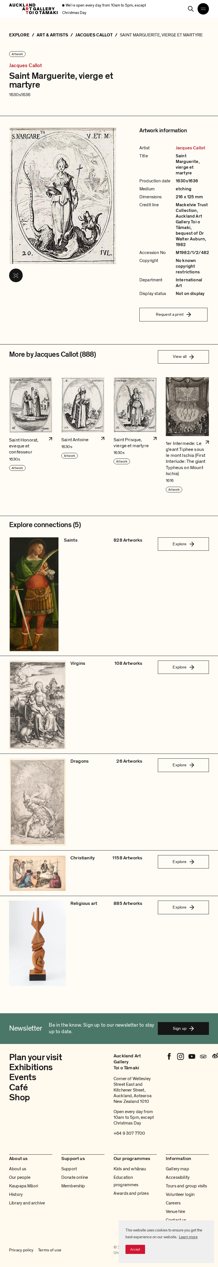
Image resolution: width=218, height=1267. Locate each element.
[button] (30, 435)
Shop (19, 1097)
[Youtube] (191, 1056)
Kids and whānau (130, 1169)
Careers (173, 1203)
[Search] (190, 9)
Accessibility (178, 1177)
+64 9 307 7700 (129, 1133)
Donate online (74, 1177)
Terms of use (49, 1249)
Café (18, 1087)
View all (179, 356)
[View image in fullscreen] (16, 275)
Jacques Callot (25, 66)
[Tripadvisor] (203, 1056)
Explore (179, 544)
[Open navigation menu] (203, 9)
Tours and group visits (186, 1186)
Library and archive (27, 1203)
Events (22, 1077)
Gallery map (177, 1169)
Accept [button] (135, 1249)
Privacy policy (21, 1249)
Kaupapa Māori (23, 1186)
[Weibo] (214, 1056)
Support (69, 1169)
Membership (73, 1186)
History (16, 1194)
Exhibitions (31, 1067)
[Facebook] (169, 1056)
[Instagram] (180, 1056)
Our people (20, 1177)
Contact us (176, 1220)
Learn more (188, 1237)
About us (17, 1169)
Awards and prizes (131, 1193)
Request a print (170, 314)
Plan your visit (35, 1057)
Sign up (179, 1028)
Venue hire (175, 1211)
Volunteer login (180, 1194)
